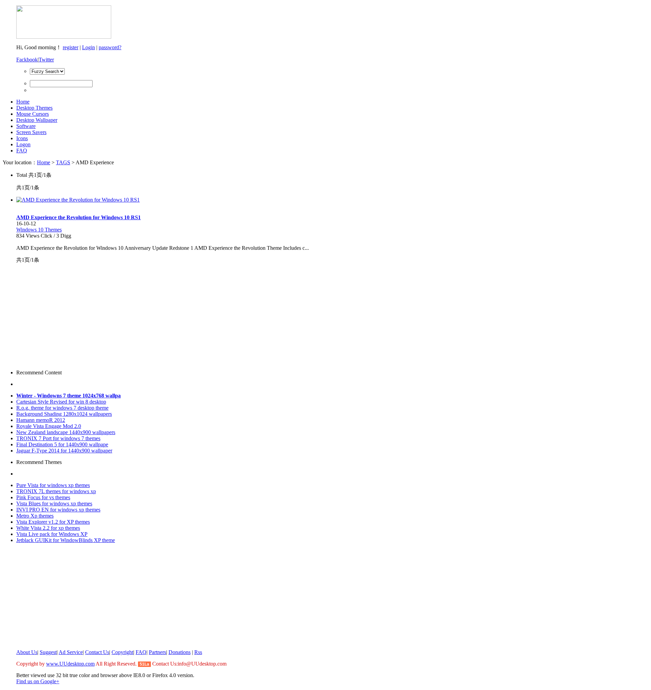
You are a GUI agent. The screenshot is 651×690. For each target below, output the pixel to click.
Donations (180, 652)
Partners (157, 652)
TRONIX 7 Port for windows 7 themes (58, 438)
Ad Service (71, 652)
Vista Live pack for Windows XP (51, 534)
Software (26, 126)
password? (110, 47)
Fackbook (27, 59)
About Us (26, 652)
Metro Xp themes (35, 516)
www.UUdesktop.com (70, 664)
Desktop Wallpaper (36, 120)
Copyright (122, 652)
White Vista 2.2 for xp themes (48, 528)
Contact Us (97, 652)
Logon (23, 144)
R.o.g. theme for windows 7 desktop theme (62, 408)
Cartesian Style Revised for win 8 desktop (61, 402)
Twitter (46, 59)
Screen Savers (31, 132)
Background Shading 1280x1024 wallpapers (64, 414)
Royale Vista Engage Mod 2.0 (48, 426)
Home (22, 102)
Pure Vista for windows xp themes (53, 485)
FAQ (21, 150)
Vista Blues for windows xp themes (54, 503)
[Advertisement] (60, 316)
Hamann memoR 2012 (40, 420)
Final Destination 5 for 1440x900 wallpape (62, 444)
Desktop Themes (34, 108)
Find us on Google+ (37, 681)
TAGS (63, 162)
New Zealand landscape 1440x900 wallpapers (65, 432)
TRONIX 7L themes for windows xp (56, 491)
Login (88, 47)
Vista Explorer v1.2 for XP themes (53, 522)
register (70, 47)
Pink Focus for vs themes (43, 497)
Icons (22, 138)
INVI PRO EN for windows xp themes (58, 509)
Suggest (48, 652)
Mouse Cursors (32, 114)
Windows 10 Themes (39, 229)
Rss (198, 652)
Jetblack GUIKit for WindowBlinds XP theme (65, 540)
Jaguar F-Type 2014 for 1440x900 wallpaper (64, 450)
